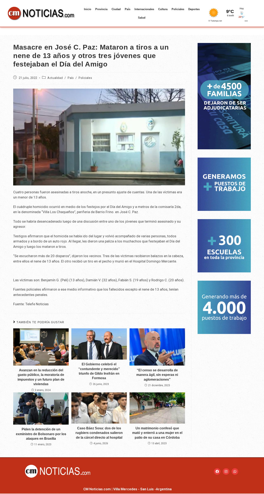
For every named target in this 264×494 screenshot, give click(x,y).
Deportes (194, 9)
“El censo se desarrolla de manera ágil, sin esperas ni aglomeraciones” (157, 374)
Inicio (87, 9)
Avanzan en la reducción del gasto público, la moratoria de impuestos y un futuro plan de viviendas (41, 377)
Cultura (162, 9)
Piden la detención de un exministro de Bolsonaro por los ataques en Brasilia (41, 434)
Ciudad (116, 9)
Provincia (101, 9)
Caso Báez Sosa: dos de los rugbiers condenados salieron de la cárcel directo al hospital (99, 432)
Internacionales (144, 9)
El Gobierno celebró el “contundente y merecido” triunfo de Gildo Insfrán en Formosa (99, 371)
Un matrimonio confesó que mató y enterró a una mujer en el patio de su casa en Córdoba (157, 432)
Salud (141, 17)
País (127, 9)
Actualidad (55, 78)
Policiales (178, 9)
